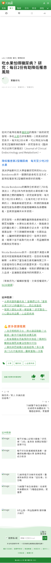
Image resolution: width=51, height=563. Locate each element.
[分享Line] (19, 13)
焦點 (4, 8)
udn (3, 58)
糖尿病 (25, 132)
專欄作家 (30, 553)
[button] (48, 8)
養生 (11, 8)
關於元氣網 (7, 549)
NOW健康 (7, 285)
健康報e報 (13, 538)
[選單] (47, 3)
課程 (42, 8)
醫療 (19, 8)
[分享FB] (6, 13)
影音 (34, 8)
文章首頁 (21, 553)
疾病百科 (37, 549)
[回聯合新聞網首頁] (3, 3)
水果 (16, 136)
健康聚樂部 (18, 549)
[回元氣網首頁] (9, 3)
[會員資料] (44, 3)
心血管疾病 (28, 313)
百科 (27, 8)
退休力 (45, 549)
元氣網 (9, 58)
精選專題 (28, 549)
